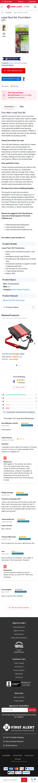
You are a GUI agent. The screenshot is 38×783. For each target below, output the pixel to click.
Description (9, 107)
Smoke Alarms (19, 634)
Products (8, 12)
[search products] (24, 780)
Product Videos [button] (12, 307)
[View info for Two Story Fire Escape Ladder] (19, 336)
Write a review (20, 387)
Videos (6, 86)
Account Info (19, 667)
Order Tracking (19, 663)
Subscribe (32, 710)
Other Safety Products (21, 12)
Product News (19, 701)
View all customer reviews (20, 608)
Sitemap (18, 759)
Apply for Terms (19, 631)
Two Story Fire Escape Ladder (13, 354)
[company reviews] (19, 684)
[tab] (9, 106)
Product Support (19, 670)
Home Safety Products (21, 290)
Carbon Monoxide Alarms (19, 638)
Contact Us (19, 677)
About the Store (19, 697)
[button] (21, 39)
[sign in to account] (35, 6)
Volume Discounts (19, 627)
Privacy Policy (17, 755)
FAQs (22, 107)
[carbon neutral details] (19, 647)
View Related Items (15, 71)
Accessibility (6, 755)
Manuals (15, 86)
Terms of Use (29, 755)
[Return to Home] (2, 12)
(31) (20, 357)
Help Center (19, 674)
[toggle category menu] (1, 6)
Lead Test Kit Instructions (15, 300)
